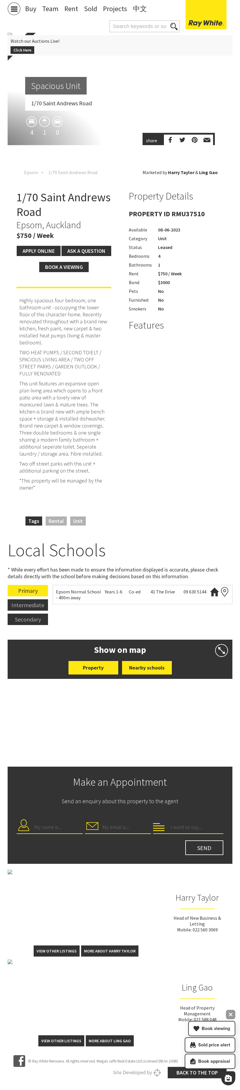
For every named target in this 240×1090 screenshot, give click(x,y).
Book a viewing (64, 267)
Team (50, 8)
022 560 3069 (205, 930)
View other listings (57, 951)
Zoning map (224, 592)
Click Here (22, 50)
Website (214, 592)
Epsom (31, 172)
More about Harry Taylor (110, 951)
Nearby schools (146, 667)
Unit (78, 521)
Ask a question (86, 251)
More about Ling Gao (110, 1040)
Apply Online (39, 251)
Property (93, 667)
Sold (90, 8)
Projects (115, 8)
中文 (140, 8)
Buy (30, 8)
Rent (71, 8)
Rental (56, 521)
